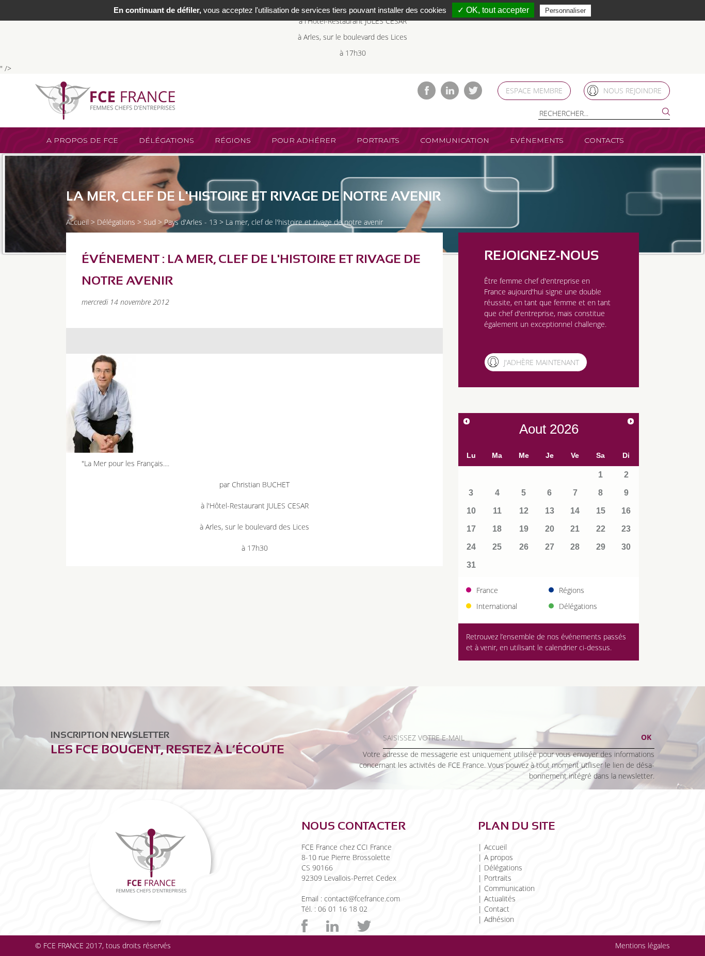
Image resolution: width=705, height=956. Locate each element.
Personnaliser (565, 10)
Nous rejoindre (632, 90)
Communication (454, 140)
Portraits (378, 140)
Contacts (604, 140)
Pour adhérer (303, 140)
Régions (233, 140)
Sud (149, 222)
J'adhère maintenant (541, 362)
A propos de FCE (82, 140)
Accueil (77, 222)
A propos (498, 857)
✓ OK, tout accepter (493, 10)
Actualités (500, 898)
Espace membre (534, 90)
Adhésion (499, 919)
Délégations (166, 140)
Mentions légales (642, 945)
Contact (496, 909)
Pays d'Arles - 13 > (193, 222)
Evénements (537, 140)
